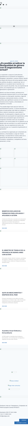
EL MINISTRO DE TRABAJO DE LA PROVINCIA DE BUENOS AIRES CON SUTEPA (13, 252)
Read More (4, 228)
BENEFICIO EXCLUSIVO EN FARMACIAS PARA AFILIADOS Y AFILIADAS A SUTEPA (13, 213)
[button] (1, 3)
